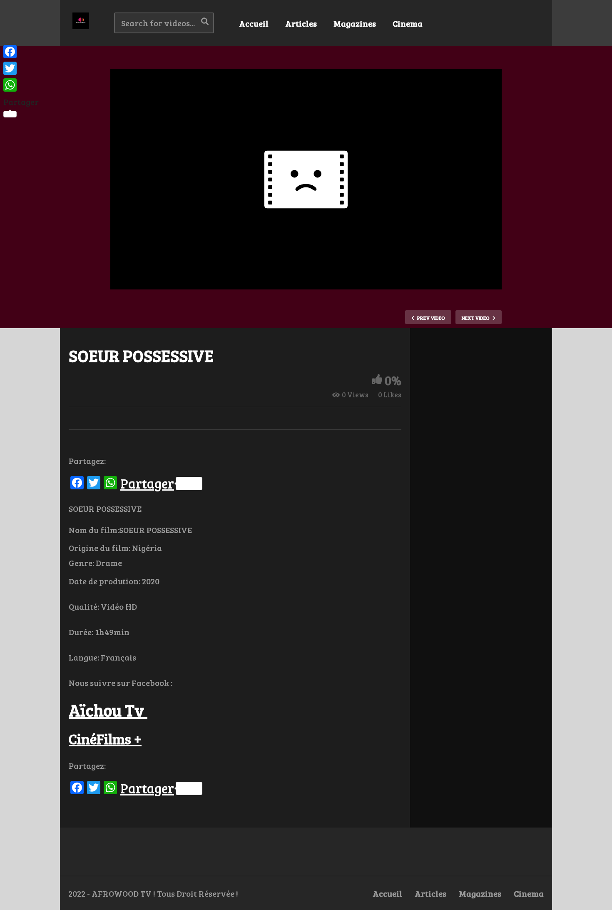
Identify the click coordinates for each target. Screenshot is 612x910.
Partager (147, 483)
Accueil (254, 23)
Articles (301, 23)
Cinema (408, 23)
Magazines (354, 23)
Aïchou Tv (108, 709)
